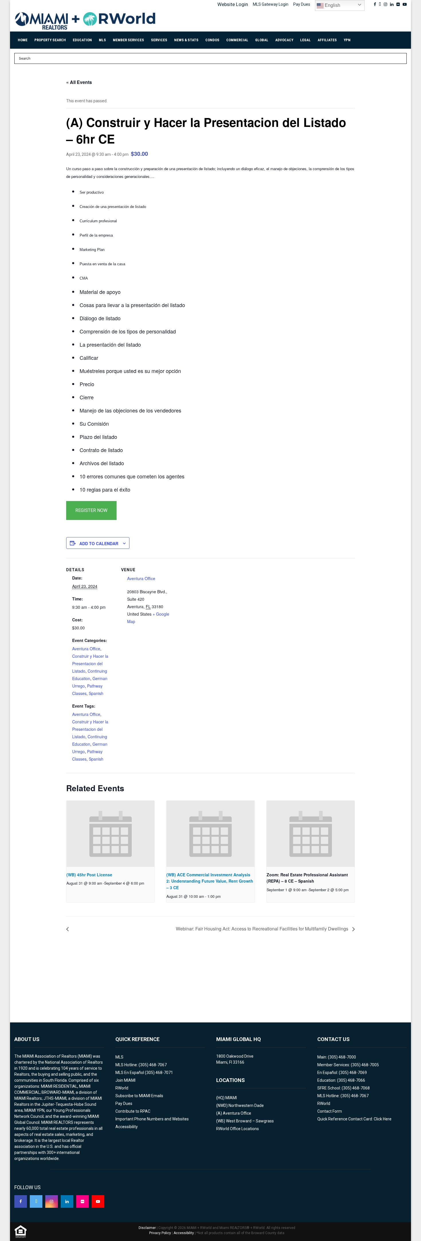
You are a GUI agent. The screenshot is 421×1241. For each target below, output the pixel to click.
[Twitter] (36, 1201)
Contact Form (329, 1111)
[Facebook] (20, 1201)
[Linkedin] (67, 1201)
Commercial (237, 40)
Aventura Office (86, 648)
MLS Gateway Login (270, 4)
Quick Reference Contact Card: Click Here (354, 1119)
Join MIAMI (125, 1080)
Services (159, 40)
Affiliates (327, 40)
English (332, 5)
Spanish (96, 693)
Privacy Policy (160, 1233)
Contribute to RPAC (132, 1111)
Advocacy (284, 40)
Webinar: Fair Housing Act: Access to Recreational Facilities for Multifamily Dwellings (262, 928)
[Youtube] (98, 1201)
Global (261, 40)
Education (82, 40)
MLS (102, 40)
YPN (347, 40)
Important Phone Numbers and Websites (152, 1119)
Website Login (232, 4)
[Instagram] (51, 1201)
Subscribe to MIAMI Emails (139, 1095)
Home (22, 40)
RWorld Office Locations (237, 1128)
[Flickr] (82, 1201)
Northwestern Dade (246, 1105)
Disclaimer (147, 1228)
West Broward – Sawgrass (250, 1121)
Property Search (50, 40)
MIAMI (231, 1097)
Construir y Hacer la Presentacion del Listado (90, 663)
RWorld (121, 1088)
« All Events (79, 82)
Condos (212, 40)
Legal (305, 40)
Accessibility (126, 1126)
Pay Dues (301, 4)
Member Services (128, 40)
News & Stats (186, 40)
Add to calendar (98, 543)
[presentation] (110, 834)
